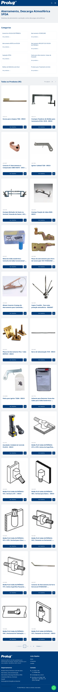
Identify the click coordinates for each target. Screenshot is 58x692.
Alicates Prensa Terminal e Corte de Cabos (12, 670)
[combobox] (54, 82)
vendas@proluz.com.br (38, 675)
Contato (32, 663)
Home (31, 659)
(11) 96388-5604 (36, 672)
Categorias (7, 684)
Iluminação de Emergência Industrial (10, 681)
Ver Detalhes (13, 127)
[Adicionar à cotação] (25, 127)
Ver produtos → (6, 37)
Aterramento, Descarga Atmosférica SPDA (11, 675)
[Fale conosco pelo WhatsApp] (53, 687)
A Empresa (33, 661)
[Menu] (55, 3)
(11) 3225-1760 (35, 670)
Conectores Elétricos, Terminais (9, 677)
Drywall (3, 679)
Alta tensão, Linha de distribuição (9, 672)
